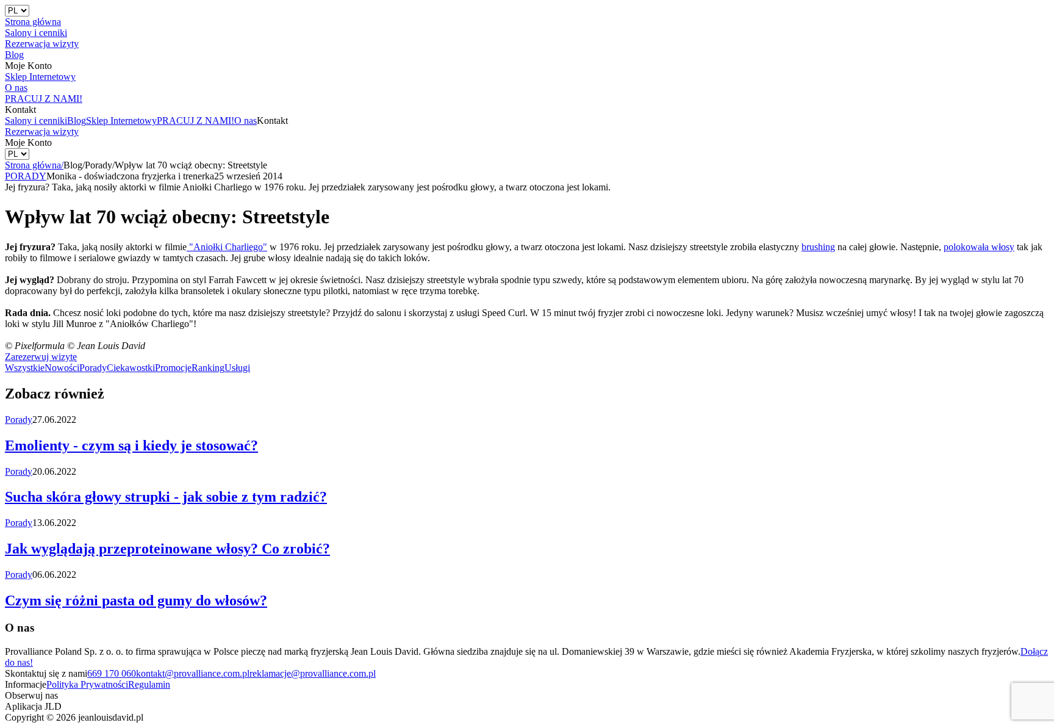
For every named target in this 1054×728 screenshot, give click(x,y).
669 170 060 (111, 673)
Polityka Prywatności (87, 684)
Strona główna (34, 165)
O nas (245, 120)
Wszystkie (25, 367)
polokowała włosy (979, 247)
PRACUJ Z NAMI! (195, 120)
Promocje (173, 367)
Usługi (237, 367)
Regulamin (149, 684)
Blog (76, 120)
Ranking (208, 367)
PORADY (25, 176)
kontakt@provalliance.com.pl (192, 673)
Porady (93, 367)
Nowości (62, 367)
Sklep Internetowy (121, 120)
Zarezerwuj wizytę (41, 356)
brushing (818, 247)
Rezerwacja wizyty (42, 131)
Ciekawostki (131, 367)
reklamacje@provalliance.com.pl (312, 673)
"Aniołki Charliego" (227, 247)
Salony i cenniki (36, 120)
